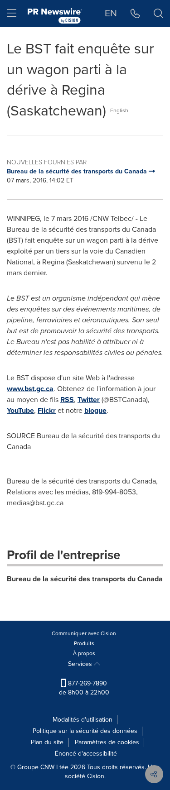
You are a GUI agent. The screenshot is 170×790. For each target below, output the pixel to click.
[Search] (158, 13)
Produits (84, 643)
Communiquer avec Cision (84, 633)
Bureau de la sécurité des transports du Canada (85, 579)
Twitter (89, 399)
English (119, 110)
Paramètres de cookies (107, 742)
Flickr (47, 410)
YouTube (20, 410)
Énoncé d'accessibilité (86, 753)
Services (81, 664)
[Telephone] (135, 13)
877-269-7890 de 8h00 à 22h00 (84, 688)
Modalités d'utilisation (82, 719)
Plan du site (47, 742)
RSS (67, 399)
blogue (95, 410)
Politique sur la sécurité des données (85, 731)
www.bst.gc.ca (30, 388)
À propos (84, 653)
